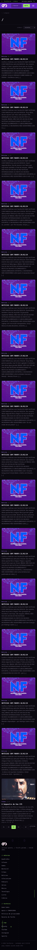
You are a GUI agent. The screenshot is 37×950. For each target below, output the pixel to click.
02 (8, 827)
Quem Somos (5, 907)
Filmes (4, 872)
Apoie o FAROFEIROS (9, 910)
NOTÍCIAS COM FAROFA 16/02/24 (15, 703)
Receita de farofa (8, 917)
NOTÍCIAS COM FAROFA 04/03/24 (15, 158)
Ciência (4, 898)
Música (4, 888)
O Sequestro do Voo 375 (12, 804)
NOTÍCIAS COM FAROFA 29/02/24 (15, 255)
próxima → (32, 827)
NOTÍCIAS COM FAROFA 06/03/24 (15, 59)
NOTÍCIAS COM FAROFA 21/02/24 (15, 554)
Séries (4, 885)
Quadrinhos (5, 859)
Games (4, 865)
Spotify (4, 936)
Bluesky (4, 926)
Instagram (5, 933)
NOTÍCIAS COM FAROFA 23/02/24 (15, 455)
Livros (4, 895)
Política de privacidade (11, 914)
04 (18, 827)
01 (4, 827)
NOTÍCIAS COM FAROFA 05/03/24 (15, 107)
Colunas (4, 862)
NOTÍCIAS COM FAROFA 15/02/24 (15, 754)
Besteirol (5, 869)
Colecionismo (6, 878)
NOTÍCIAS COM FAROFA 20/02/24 (15, 604)
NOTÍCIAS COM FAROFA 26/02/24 (15, 406)
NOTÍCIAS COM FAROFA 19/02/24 (15, 655)
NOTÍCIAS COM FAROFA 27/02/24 (15, 356)
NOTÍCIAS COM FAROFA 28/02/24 (15, 305)
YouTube (4, 929)
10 (25, 827)
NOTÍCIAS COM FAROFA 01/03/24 (15, 206)
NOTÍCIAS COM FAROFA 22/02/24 (15, 505)
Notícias (5, 875)
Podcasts (5, 882)
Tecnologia (5, 891)
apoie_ (26, 5)
